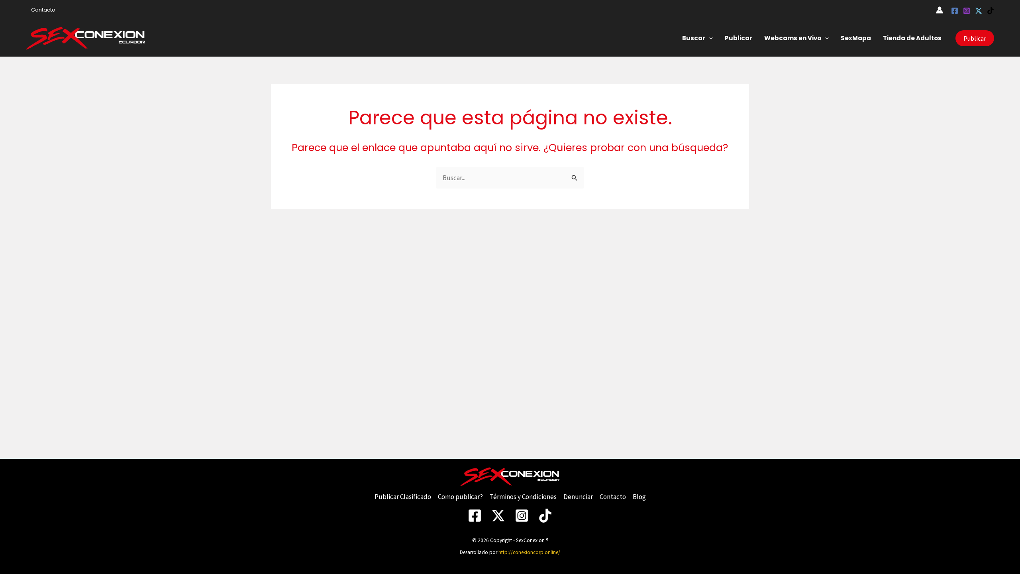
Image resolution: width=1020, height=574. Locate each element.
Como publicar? (460, 496)
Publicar (738, 38)
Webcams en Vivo (792, 38)
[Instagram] (966, 10)
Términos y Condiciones (523, 496)
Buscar (693, 38)
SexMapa (856, 38)
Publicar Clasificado (403, 496)
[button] (709, 38)
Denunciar (578, 496)
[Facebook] (954, 10)
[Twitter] (978, 10)
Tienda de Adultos (912, 38)
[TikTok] (990, 10)
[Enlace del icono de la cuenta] (939, 10)
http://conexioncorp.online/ (529, 552)
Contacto (43, 10)
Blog (639, 496)
